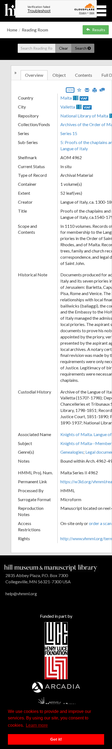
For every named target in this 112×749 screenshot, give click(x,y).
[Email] (87, 89)
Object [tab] (59, 75)
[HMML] (51, 567)
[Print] (94, 89)
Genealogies (71, 451)
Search (81, 48)
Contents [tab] (83, 75)
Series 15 (68, 133)
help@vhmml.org (21, 593)
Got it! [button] (56, 739)
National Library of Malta (84, 115)
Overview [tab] (34, 75)
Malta (66, 97)
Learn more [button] (37, 725)
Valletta (67, 106)
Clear (63, 48)
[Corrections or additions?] (102, 89)
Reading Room (35, 29)
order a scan (100, 523)
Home (12, 29)
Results (98, 29)
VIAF (84, 98)
